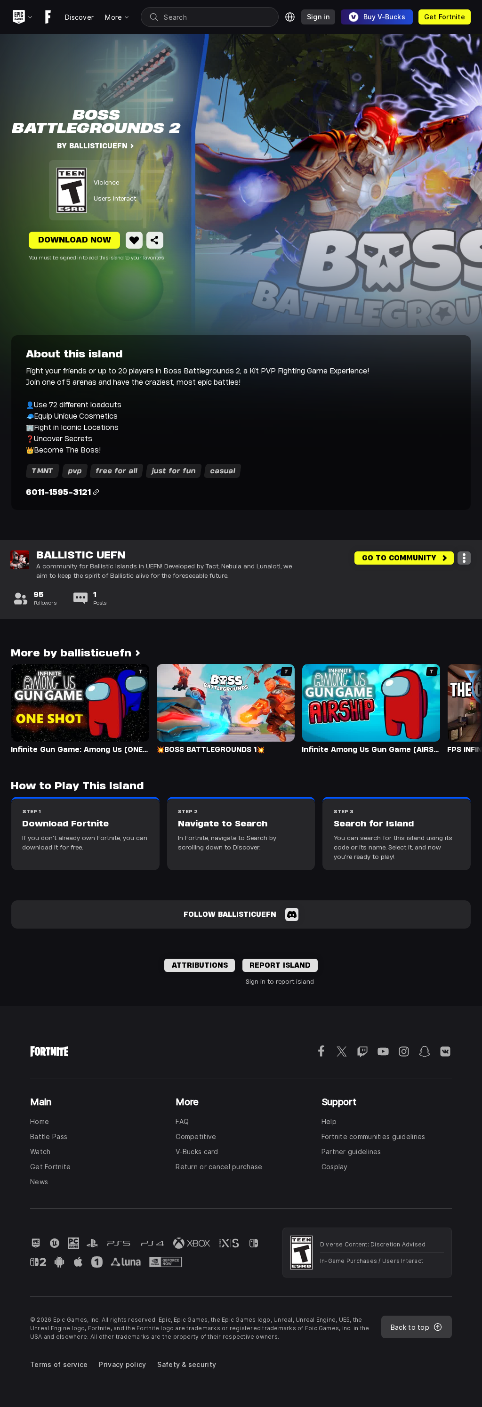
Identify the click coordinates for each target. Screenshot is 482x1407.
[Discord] (291, 914)
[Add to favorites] (134, 240)
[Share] (154, 240)
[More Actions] (464, 558)
